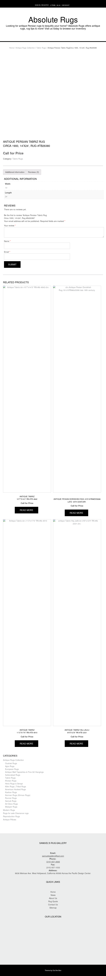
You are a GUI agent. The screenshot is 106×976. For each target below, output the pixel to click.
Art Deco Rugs (11, 803)
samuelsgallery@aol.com (53, 855)
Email (7, 251)
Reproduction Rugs (11, 816)
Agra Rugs (9, 766)
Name (7, 241)
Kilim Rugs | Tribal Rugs (15, 786)
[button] (53, 37)
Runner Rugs (11, 798)
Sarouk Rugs (10, 801)
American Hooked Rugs (15, 789)
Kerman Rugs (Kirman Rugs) (17, 795)
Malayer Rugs (11, 806)
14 (6, 187)
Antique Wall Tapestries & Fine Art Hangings (24, 772)
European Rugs (12, 769)
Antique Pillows (9, 819)
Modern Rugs (9, 810)
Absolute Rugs (53, 19)
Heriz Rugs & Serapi (14, 783)
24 (6, 196)
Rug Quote (53, 901)
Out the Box (57, 970)
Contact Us (53, 904)
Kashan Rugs (11, 792)
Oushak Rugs (11, 763)
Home (11, 47)
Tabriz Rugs (41, 47)
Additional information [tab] (14, 172)
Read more (26, 510)
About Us (53, 898)
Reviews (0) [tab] (33, 172)
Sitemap (53, 907)
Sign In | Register (42, 5)
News (53, 895)
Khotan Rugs (10, 780)
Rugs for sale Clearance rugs (16, 813)
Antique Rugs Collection (25, 47)
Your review (10, 225)
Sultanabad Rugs (12, 774)
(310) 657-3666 (53, 861)
